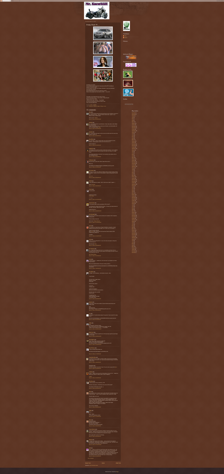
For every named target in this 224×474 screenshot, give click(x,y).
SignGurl (125, 37)
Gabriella (90, 122)
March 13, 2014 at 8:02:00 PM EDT (95, 119)
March (133, 121)
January (133, 124)
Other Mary (91, 381)
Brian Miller (91, 139)
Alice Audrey (91, 170)
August (133, 115)
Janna (90, 225)
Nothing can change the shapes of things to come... (98, 106)
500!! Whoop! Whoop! (92, 254)
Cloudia (90, 189)
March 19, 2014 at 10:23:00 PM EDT (95, 444)
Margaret (90, 439)
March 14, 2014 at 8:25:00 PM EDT (95, 388)
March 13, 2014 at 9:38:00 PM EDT (95, 185)
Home (103, 463)
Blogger (117, 471)
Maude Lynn (91, 332)
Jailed (99, 127)
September (134, 130)
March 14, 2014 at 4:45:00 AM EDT (95, 245)
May (132, 118)
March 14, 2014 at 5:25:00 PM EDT (95, 377)
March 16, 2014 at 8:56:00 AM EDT (95, 436)
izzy (89, 313)
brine (116, 367)
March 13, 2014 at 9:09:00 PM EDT (95, 156)
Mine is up (91, 176)
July (132, 133)
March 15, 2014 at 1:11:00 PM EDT (95, 416)
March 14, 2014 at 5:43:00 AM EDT (95, 255)
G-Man (90, 410)
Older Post (118, 463)
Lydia (90, 239)
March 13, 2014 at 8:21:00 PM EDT (95, 145)
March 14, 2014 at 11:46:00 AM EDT (95, 336)
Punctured (93, 184)
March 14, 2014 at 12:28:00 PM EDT (95, 344)
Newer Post (88, 463)
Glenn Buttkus (91, 339)
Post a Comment (91, 458)
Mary (90, 112)
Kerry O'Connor (92, 347)
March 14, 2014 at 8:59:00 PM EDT (95, 407)
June (132, 117)
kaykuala (90, 302)
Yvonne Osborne (92, 429)
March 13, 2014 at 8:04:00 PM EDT (95, 135)
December (133, 126)
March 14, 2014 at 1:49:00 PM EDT (95, 362)
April (132, 120)
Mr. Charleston (91, 248)
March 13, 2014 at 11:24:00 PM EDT (95, 222)
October (133, 129)
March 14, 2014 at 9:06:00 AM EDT (95, 310)
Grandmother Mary (92, 357)
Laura (90, 259)
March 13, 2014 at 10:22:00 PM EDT (95, 199)
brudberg (90, 371)
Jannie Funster (91, 202)
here (92, 231)
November (133, 114)
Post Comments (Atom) (94, 465)
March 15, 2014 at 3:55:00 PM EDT (95, 425)
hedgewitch (91, 148)
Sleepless (96, 117)
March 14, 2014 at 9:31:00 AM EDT (95, 319)
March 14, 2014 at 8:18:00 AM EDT (95, 298)
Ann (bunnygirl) (92, 214)
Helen (90, 391)
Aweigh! (90, 376)
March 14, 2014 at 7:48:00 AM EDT (95, 268)
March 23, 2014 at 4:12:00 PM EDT (95, 456)
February (133, 123)
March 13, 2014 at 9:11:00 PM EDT (95, 167)
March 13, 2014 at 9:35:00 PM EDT (95, 177)
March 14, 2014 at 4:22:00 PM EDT (95, 368)
